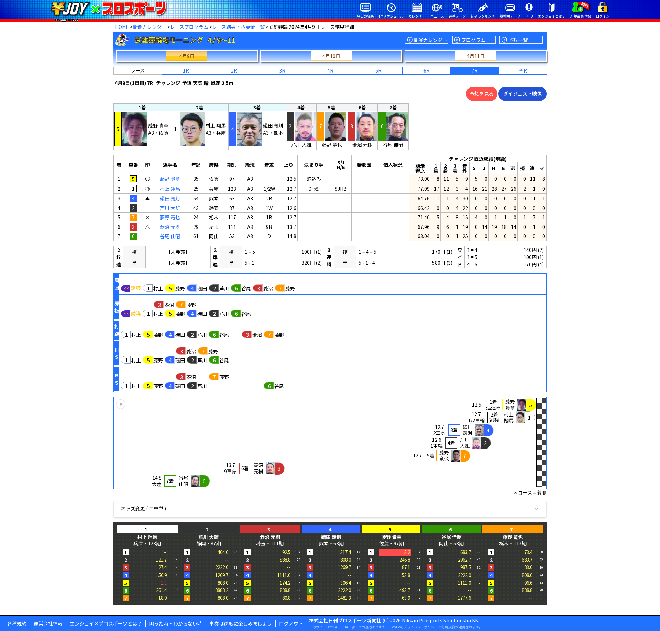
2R (234, 70)
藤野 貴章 (170, 178)
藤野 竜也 (170, 217)
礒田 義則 (170, 198)
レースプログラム (189, 26)
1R (186, 70)
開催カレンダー (149, 26)
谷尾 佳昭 (170, 236)
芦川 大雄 (170, 207)
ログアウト (291, 623)
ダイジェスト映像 (522, 93)
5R (378, 70)
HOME (122, 26)
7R (475, 70)
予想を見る (482, 93)
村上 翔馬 (170, 188)
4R (330, 70)
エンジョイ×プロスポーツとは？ (106, 623)
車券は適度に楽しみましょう (240, 623)
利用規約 (448, 626)
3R (282, 70)
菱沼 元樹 (170, 226)
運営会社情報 (48, 623)
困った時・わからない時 (175, 623)
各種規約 (16, 623)
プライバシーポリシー (421, 626)
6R (427, 70)
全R (523, 70)
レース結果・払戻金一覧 (238, 26)
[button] (330, 443)
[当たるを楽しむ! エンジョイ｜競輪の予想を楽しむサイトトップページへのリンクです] (108, 8)
